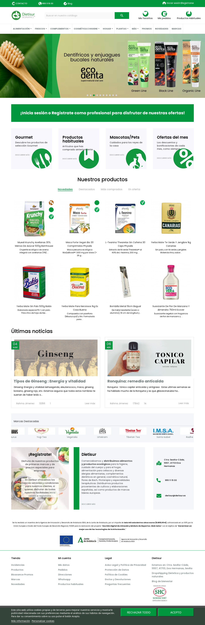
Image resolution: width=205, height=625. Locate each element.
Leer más (90, 403)
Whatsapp (64, 579)
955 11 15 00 (47, 3)
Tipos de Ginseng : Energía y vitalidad (50, 381)
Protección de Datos (117, 569)
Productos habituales (70, 584)
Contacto (21, 3)
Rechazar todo (138, 612)
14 (145, 403)
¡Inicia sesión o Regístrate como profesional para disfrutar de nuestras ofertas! (102, 113)
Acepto (175, 612)
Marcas (15, 579)
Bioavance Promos (22, 574)
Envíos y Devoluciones (118, 579)
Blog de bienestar (162, 581)
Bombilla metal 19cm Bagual (125, 306)
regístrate (45, 495)
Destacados (87, 189)
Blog (70, 3)
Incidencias (18, 565)
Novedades (65, 189)
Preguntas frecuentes (117, 584)
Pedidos (62, 569)
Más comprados (111, 189)
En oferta (134, 189)
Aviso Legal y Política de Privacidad (125, 565)
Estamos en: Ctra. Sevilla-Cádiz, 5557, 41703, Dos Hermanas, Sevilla (172, 566)
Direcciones (65, 574)
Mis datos (64, 565)
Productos (17, 569)
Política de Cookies (116, 574)
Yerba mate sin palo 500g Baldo (34, 306)
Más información (20, 620)
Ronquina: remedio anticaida (135, 381)
